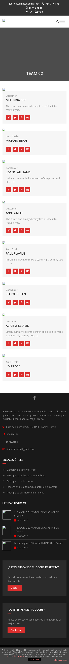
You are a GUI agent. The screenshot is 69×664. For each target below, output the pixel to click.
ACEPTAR (34, 660)
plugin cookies (60, 660)
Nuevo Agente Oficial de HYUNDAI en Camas (38, 543)
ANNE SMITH (14, 213)
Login (40, 11)
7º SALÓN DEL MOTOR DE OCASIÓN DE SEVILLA (36, 529)
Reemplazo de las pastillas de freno (25, 475)
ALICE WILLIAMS (17, 325)
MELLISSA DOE (16, 100)
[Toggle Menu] (62, 21)
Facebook (34, 398)
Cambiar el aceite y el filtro (21, 469)
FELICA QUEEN (16, 294)
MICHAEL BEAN (16, 141)
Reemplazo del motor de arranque (25, 492)
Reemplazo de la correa (19, 481)
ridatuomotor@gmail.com (26, 3)
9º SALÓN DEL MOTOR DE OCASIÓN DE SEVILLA (36, 514)
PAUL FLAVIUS (15, 253)
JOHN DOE (13, 366)
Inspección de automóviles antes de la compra (31, 486)
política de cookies (15, 656)
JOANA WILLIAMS (18, 172)
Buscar (14, 587)
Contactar (16, 630)
